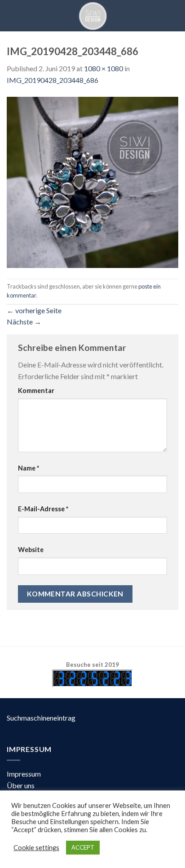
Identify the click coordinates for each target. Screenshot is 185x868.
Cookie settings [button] (36, 847)
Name (28, 468)
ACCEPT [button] (82, 847)
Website (31, 549)
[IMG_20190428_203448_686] (92, 181)
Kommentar (36, 390)
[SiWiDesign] (92, 15)
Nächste (24, 321)
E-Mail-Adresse (43, 509)
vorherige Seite (34, 310)
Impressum (24, 773)
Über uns (21, 785)
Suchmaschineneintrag (41, 717)
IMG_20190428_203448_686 (52, 80)
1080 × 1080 (103, 68)
